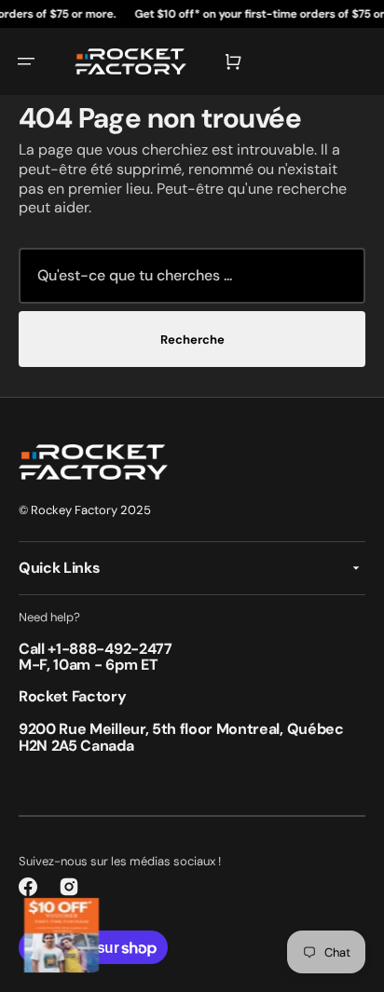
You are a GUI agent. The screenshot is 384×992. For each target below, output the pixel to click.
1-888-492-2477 (114, 649)
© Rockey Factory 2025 (85, 510)
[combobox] (192, 276)
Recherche (192, 339)
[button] (26, 61)
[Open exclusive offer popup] (61, 935)
